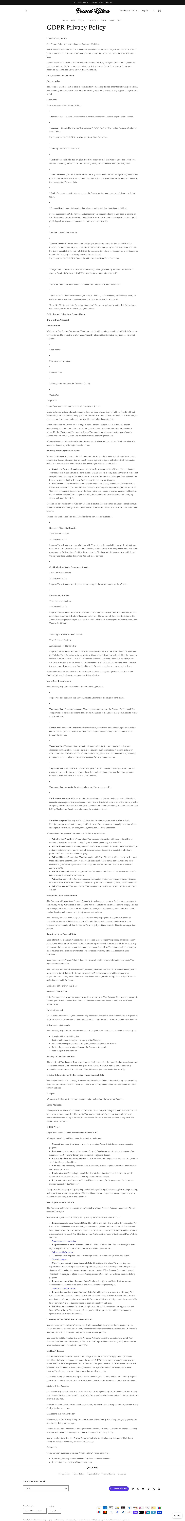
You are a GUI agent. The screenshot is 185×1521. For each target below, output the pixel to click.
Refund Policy (78, 1474)
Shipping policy (97, 1519)
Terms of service (84, 1519)
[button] (26, 10)
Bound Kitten (34, 1519)
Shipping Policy (93, 1474)
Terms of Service (108, 1474)
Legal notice (126, 1519)
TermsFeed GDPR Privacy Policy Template (77, 70)
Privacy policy (71, 1519)
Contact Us (122, 1474)
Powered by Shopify (45, 1519)
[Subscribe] (65, 1488)
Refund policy (59, 1519)
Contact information (112, 1519)
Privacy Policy (64, 1474)
